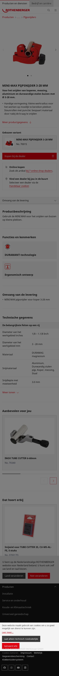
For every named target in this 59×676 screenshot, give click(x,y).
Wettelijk (38, 652)
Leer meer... (7, 632)
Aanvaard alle (10, 646)
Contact (30, 656)
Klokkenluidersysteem (12, 659)
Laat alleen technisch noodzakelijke (21, 639)
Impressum (26, 652)
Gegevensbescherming (13, 656)
